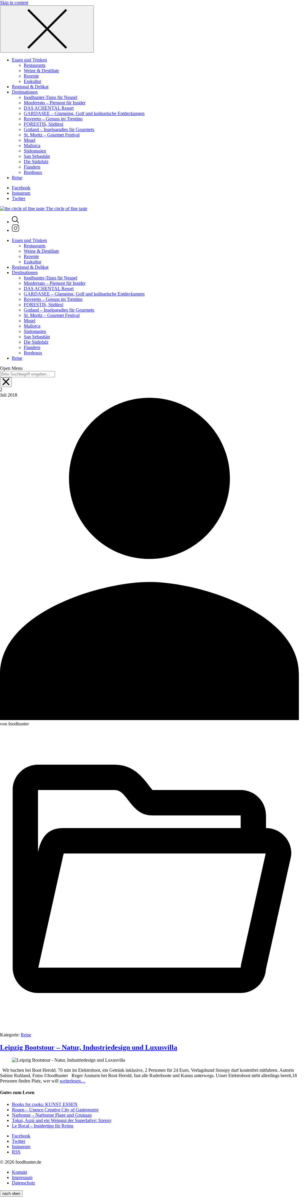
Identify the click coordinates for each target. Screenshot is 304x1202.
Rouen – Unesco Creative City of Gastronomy (55, 1109)
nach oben (11, 1193)
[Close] (47, 29)
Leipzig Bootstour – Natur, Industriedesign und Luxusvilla (88, 1047)
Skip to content (14, 2)
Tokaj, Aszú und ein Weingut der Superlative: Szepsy (62, 1120)
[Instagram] (15, 230)
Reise (26, 1034)
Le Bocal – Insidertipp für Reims (42, 1125)
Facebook (21, 187)
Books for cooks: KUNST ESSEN (44, 1104)
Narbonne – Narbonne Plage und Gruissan (52, 1115)
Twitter (18, 198)
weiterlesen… (73, 1080)
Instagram (21, 193)
